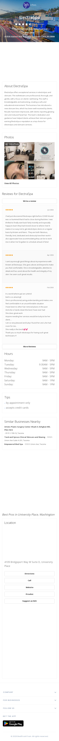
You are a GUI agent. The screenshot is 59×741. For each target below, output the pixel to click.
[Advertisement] (29, 60)
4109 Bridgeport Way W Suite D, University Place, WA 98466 (29, 36)
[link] (29, 5)
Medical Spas (41, 29)
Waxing (32, 29)
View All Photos (11, 183)
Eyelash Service (21, 29)
